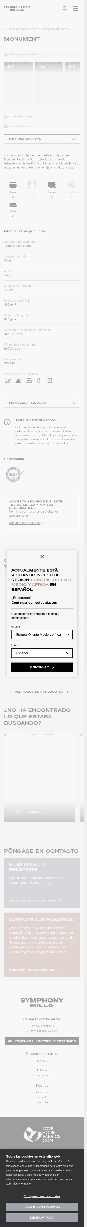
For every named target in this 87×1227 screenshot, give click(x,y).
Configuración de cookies (42, 1196)
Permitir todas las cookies (42, 1207)
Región (15, 626)
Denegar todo (42, 1217)
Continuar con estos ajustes (34, 603)
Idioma (15, 645)
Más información (22, 1183)
